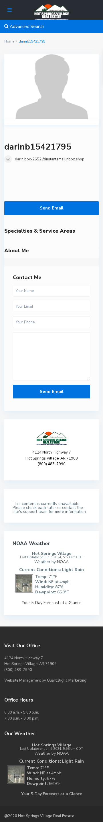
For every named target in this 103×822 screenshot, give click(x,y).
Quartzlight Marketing (66, 680)
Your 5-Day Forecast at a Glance (52, 602)
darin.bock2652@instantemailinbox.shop (49, 159)
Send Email (52, 208)
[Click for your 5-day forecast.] (23, 583)
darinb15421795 (37, 147)
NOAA (63, 562)
